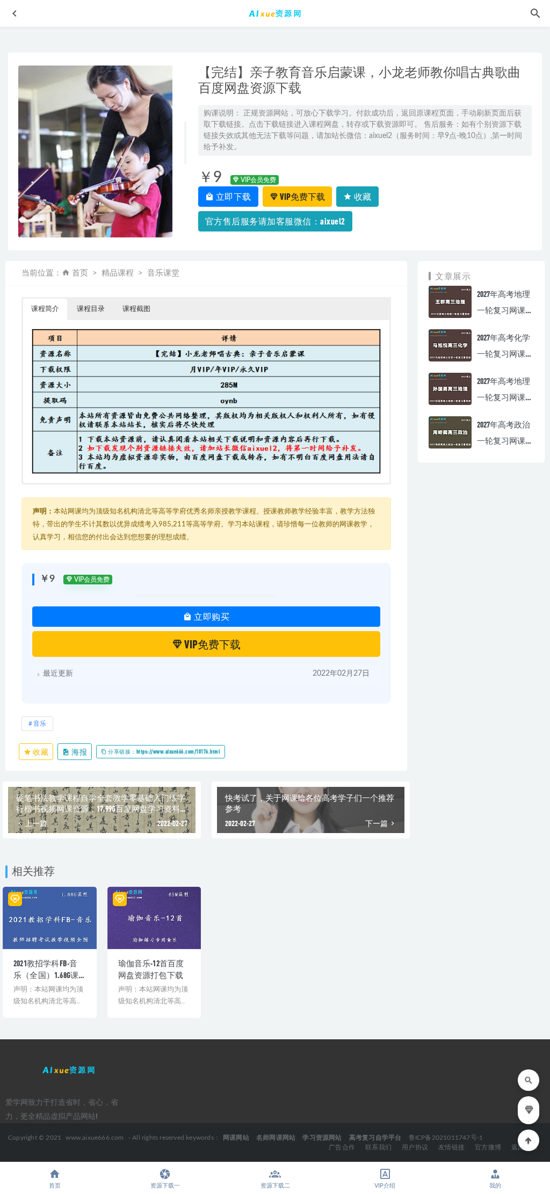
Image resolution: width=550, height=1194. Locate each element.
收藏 (362, 196)
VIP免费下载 (301, 196)
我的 (495, 1186)
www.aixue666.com (95, 1137)
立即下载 (232, 196)
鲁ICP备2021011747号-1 (446, 1137)
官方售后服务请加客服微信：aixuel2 (275, 221)
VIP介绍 (384, 1186)
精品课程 (118, 273)
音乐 (39, 723)
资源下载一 (165, 1186)
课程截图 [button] (136, 309)
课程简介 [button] (45, 309)
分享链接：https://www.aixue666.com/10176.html (164, 751)
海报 (79, 751)
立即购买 (211, 616)
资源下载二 (275, 1186)
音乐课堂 (163, 273)
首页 (80, 273)
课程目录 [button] (91, 309)
